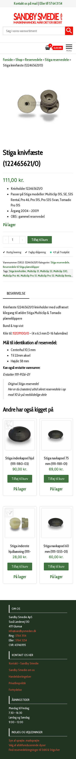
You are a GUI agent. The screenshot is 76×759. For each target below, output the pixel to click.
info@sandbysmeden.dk (22, 631)
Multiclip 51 (33, 271)
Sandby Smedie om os (22, 670)
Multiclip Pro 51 (29, 275)
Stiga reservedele (57, 60)
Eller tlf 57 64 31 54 (51, 3)
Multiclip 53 (46, 271)
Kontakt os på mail (26, 3)
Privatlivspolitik (17, 683)
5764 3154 (20, 635)
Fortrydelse (15, 690)
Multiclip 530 (60, 271)
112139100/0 (21, 333)
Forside (8, 60)
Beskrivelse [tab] (16, 293)
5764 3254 (21, 640)
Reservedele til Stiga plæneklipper (21, 267)
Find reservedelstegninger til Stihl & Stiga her (34, 750)
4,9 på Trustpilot (61, 252)
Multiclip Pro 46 (11, 275)
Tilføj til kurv (39, 240)
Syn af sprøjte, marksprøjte (24, 740)
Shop (18, 60)
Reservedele (33, 60)
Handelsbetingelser (20, 676)
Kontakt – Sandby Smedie (24, 663)
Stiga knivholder (17, 271)
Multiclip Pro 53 (46, 275)
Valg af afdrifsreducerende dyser (27, 745)
